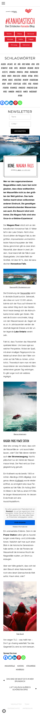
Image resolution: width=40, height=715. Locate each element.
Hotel (16, 68)
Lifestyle (5, 72)
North (9, 76)
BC (15, 64)
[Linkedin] (11, 103)
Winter (26, 91)
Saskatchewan (34, 79)
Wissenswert (33, 91)
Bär (19, 64)
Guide (11, 68)
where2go (19, 91)
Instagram (23, 68)
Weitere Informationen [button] (20, 527)
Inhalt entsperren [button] (20, 522)
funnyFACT (5, 68)
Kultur (37, 68)
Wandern (11, 91)
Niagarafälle (25, 293)
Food (33, 64)
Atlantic (10, 64)
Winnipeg (14, 45)
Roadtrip (26, 79)
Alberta (4, 64)
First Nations (26, 64)
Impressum (27, 708)
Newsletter (16, 704)
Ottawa (19, 34)
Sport (4, 83)
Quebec (11, 79)
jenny (19, 170)
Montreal (10, 39)
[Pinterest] (15, 103)
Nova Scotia (17, 76)
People (36, 76)
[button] (4, 711)
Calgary (30, 39)
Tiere (30, 83)
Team (27, 704)
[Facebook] (2, 103)
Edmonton (26, 45)
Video (5, 91)
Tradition (6, 87)
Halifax (20, 39)
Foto (38, 64)
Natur (4, 76)
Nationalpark (34, 72)
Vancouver (30, 34)
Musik (26, 72)
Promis (5, 79)
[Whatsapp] (20, 103)
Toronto (9, 34)
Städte (25, 83)
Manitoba (12, 72)
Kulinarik (30, 68)
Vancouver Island (32, 87)
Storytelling (17, 83)
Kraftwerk (19, 481)
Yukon (20, 95)
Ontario (24, 76)
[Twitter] (6, 103)
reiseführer (18, 79)
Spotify (10, 83)
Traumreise (14, 87)
